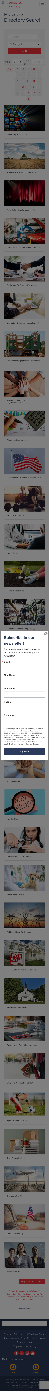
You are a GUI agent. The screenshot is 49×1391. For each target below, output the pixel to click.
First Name (9, 675)
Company (9, 715)
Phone (7, 702)
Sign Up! (24, 751)
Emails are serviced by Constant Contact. (24, 744)
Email (7, 662)
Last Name (9, 688)
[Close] (46, 633)
